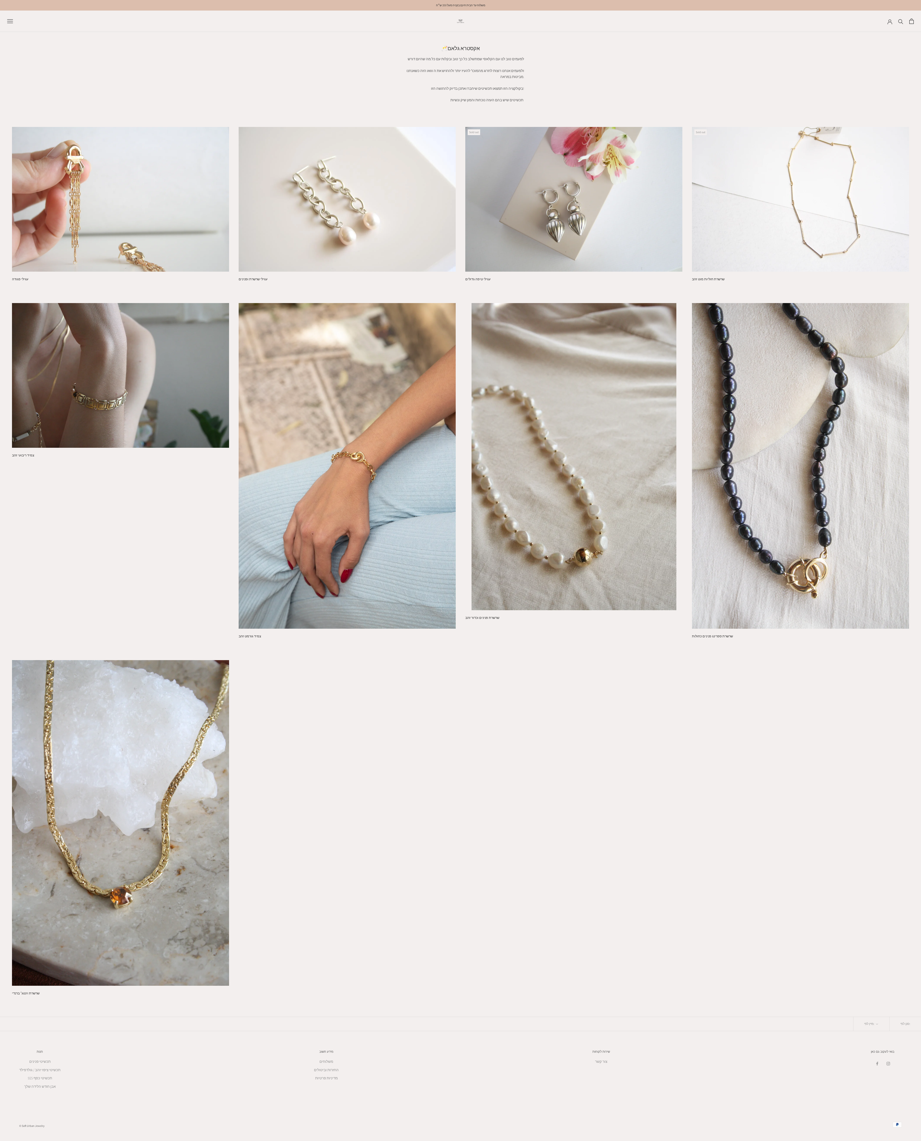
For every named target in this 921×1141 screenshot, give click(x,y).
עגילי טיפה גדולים (477, 279)
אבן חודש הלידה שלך (40, 1086)
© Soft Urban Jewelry (32, 1126)
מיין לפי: (869, 1024)
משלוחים (326, 1061)
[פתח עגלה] (911, 21)
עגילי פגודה (20, 279)
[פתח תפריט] (10, 21)
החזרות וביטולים (326, 1070)
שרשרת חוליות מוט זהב (708, 279)
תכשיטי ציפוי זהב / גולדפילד (39, 1070)
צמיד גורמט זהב (250, 636)
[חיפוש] (900, 21)
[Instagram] (888, 1063)
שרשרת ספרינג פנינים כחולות (712, 636)
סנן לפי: (905, 1024)
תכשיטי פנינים (40, 1061)
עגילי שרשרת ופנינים (253, 279)
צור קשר (601, 1061)
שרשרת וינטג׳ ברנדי (26, 993)
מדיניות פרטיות (326, 1078)
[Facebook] (877, 1063)
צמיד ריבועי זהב (23, 455)
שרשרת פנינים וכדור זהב (482, 617)
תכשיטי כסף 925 (40, 1078)
